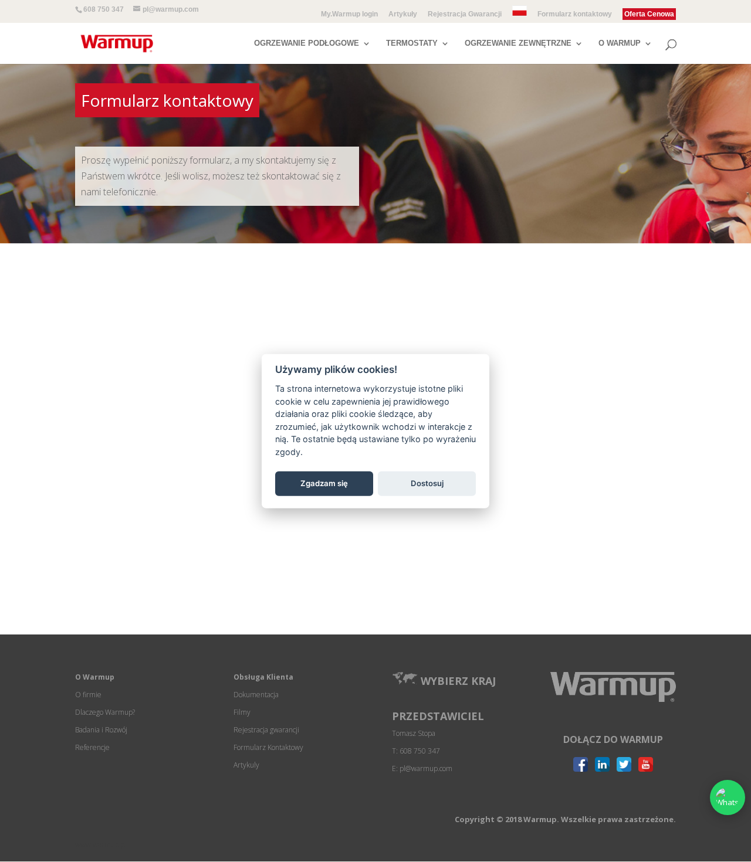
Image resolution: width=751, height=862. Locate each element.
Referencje (92, 747)
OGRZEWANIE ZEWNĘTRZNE (518, 43)
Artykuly (246, 765)
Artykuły (402, 14)
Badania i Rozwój (101, 730)
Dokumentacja (256, 695)
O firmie (88, 695)
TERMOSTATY (412, 43)
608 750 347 (103, 9)
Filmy (242, 712)
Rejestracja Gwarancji (465, 14)
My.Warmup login (349, 14)
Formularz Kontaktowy (268, 747)
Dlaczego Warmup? (105, 712)
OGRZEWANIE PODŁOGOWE (306, 43)
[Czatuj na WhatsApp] (727, 797)
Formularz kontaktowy (574, 14)
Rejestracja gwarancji (266, 730)
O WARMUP (619, 43)
